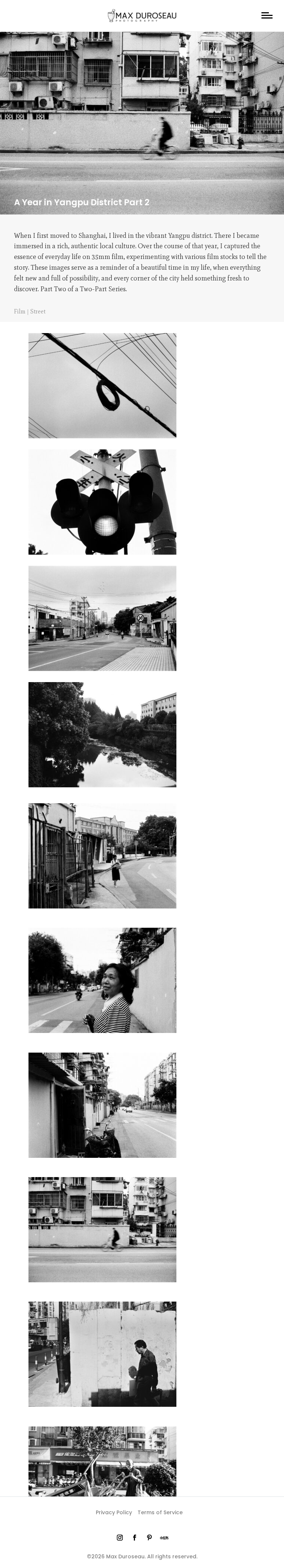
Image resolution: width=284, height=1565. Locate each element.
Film (20, 311)
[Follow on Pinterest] (149, 1538)
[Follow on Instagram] (120, 1538)
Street (37, 311)
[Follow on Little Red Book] (164, 1538)
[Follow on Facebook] (135, 1538)
